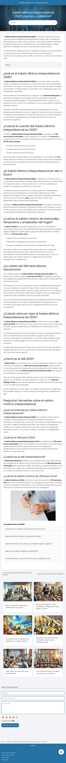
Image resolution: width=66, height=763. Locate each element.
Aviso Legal (5, 757)
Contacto (5, 760)
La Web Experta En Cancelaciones (33, 2)
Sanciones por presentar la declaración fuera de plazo (17, 574)
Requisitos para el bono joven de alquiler (50, 574)
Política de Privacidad (8, 753)
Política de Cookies (8, 755)
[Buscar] (54, 22)
